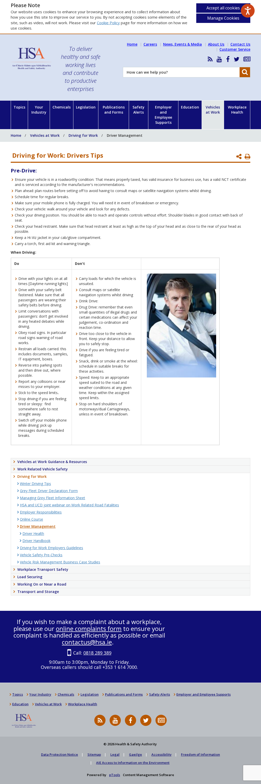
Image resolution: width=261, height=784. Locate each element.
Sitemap (94, 754)
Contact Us (240, 44)
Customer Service (234, 49)
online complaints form (89, 628)
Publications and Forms (114, 110)
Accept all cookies (223, 8)
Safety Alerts (139, 110)
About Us (216, 44)
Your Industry (38, 110)
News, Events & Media (182, 44)
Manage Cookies (223, 18)
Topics (19, 107)
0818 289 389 (97, 653)
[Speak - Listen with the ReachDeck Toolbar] (248, 11)
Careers (150, 44)
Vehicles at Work (213, 110)
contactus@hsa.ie (87, 642)
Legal (115, 754)
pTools (114, 775)
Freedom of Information (200, 754)
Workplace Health (237, 110)
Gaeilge (135, 754)
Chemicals (62, 107)
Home (132, 44)
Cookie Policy (108, 22)
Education (190, 107)
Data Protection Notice (59, 754)
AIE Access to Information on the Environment (132, 762)
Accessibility (161, 754)
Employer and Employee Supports (163, 115)
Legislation (86, 107)
